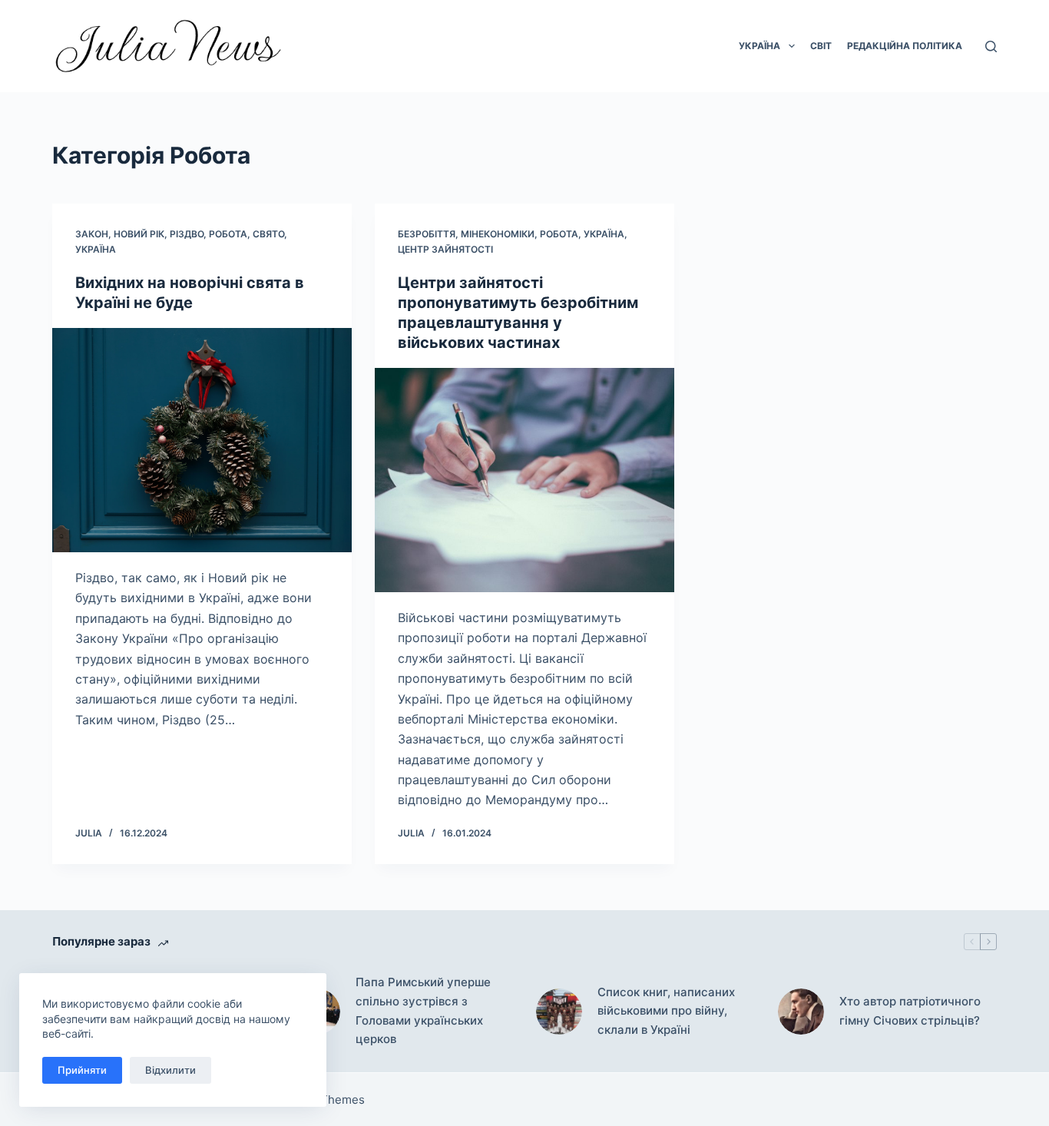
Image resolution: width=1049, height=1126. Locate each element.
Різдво (187, 234)
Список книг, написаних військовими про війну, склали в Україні (666, 1011)
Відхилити (170, 1070)
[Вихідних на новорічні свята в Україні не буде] (202, 440)
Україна (759, 45)
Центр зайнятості (445, 249)
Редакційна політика (904, 45)
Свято (268, 234)
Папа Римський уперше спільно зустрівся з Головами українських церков (423, 1010)
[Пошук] (991, 46)
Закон (91, 234)
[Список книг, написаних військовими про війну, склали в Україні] (559, 1012)
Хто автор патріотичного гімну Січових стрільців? (910, 1011)
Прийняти (82, 1070)
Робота (228, 234)
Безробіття (426, 234)
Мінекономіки (497, 234)
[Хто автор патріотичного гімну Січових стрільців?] (801, 1012)
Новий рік (139, 234)
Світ (821, 45)
